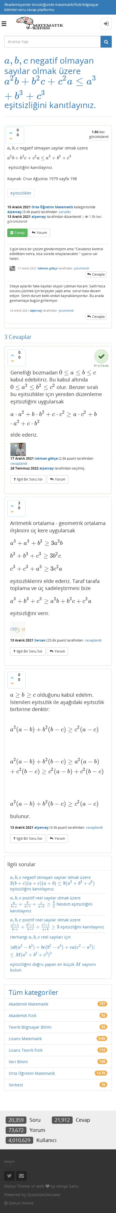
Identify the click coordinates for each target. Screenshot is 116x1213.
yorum (42, 232)
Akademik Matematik (28, 1004)
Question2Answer (44, 1194)
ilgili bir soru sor (30, 479)
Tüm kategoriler (33, 992)
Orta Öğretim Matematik (52, 207)
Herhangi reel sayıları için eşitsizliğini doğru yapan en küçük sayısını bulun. (58, 953)
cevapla (98, 274)
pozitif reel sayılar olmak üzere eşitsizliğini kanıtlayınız (57, 924)
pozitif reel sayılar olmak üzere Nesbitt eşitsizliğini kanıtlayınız (51, 904)
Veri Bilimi (18, 1061)
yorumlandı (81, 268)
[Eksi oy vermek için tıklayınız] (11, 138)
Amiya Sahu (67, 1186)
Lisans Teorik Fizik (26, 1050)
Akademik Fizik (22, 1015)
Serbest (16, 1084)
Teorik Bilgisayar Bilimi (30, 1027)
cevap (19, 232)
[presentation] (16, 60)
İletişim (9, 1161)
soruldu (65, 211)
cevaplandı (18, 463)
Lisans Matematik (25, 1038)
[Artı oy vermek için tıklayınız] (11, 133)
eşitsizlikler (21, 193)
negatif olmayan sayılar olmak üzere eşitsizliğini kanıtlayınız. (52, 883)
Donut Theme (17, 1186)
